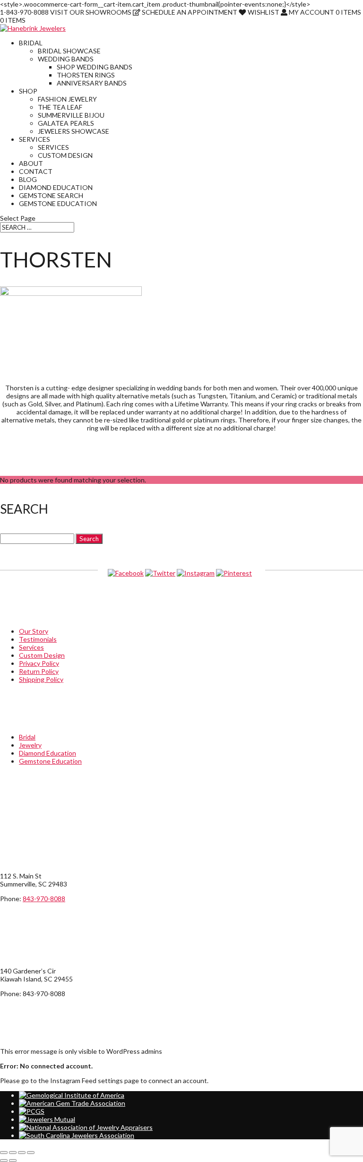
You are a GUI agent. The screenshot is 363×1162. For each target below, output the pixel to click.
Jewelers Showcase (73, 131)
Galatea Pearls (66, 123)
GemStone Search (51, 195)
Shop (28, 91)
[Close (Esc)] (31, 1152)
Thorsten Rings (86, 75)
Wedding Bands (66, 59)
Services (34, 139)
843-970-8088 (44, 899)
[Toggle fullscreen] (13, 1152)
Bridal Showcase (69, 51)
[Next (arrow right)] (13, 1160)
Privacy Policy (39, 663)
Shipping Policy (41, 679)
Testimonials (38, 639)
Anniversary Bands (92, 83)
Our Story (33, 631)
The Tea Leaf (60, 107)
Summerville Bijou (71, 115)
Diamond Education (56, 187)
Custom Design (65, 155)
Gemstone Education (58, 203)
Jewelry (30, 745)
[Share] (22, 1152)
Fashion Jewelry (67, 99)
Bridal (31, 43)
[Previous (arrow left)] (4, 1160)
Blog (28, 179)
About (31, 163)
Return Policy (39, 671)
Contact (35, 171)
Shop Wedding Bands (94, 67)
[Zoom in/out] (4, 1152)
